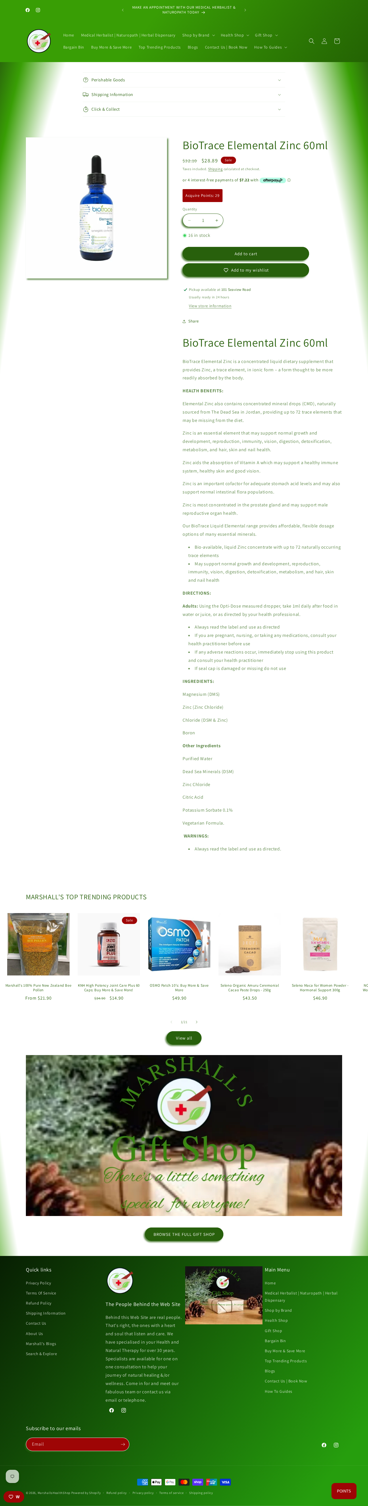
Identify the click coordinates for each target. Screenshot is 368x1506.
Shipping (215, 169)
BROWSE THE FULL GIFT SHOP (184, 1234)
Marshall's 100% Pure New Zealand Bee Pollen (38, 988)
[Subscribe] (122, 1444)
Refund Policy (38, 1303)
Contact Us (36, 1323)
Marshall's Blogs (41, 1343)
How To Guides (278, 1391)
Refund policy (116, 1493)
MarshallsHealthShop (54, 1493)
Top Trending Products (286, 1360)
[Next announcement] (245, 10)
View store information (210, 305)
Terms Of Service (41, 1293)
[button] (198, 35)
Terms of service (171, 1493)
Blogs (270, 1371)
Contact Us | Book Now (286, 1381)
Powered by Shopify (86, 1493)
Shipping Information (46, 1313)
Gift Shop (273, 1330)
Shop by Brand (278, 1310)
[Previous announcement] (122, 10)
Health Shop (276, 1320)
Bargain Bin (275, 1340)
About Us (34, 1333)
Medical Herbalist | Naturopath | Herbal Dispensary (301, 1296)
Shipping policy (201, 1493)
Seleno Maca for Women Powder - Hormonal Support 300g (320, 988)
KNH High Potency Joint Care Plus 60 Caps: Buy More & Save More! (109, 988)
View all (184, 1038)
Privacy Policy (38, 1283)
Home (270, 1283)
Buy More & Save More (285, 1350)
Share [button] (193, 321)
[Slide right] (196, 1022)
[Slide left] (171, 1022)
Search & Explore (41, 1353)
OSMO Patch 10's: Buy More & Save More (179, 988)
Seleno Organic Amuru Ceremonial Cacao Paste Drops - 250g (250, 988)
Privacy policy (143, 1493)
